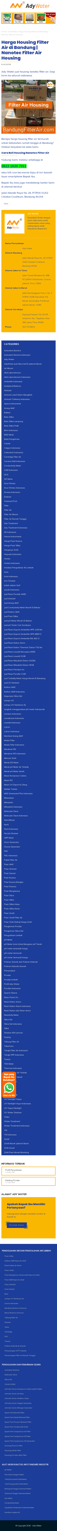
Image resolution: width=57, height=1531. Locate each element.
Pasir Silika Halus (12, 904)
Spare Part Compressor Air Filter (18, 1431)
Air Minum (8, 368)
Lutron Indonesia (11, 731)
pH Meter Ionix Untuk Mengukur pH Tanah (23, 944)
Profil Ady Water (11, 984)
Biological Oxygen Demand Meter (18, 1489)
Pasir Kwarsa (10, 886)
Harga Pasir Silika (12, 545)
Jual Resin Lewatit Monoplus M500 (19, 652)
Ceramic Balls (10, 1384)
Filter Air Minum (11, 514)
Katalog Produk (12, 1180)
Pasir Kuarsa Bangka (13, 882)
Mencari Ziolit (10, 758)
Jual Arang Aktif (11, 603)
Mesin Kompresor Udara (15, 776)
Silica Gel (8, 1019)
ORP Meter (9, 838)
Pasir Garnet (9, 873)
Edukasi (7, 497)
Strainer (8, 1322)
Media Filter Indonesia (14, 745)
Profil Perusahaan (13, 1170)
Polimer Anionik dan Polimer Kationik (21, 962)
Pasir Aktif (8, 864)
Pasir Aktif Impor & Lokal (14, 1280)
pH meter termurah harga (16, 957)
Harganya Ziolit (11, 550)
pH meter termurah (13, 953)
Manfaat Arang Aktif (13, 736)
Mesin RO (8, 780)
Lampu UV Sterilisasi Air (15, 705)
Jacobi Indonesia (11, 590)
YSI (5, 1130)
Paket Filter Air (10, 860)
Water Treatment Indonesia (16, 1125)
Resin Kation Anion (12, 1002)
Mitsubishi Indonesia (13, 807)
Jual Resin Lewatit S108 (14, 656)
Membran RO (10, 749)
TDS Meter (9, 1064)
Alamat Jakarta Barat (16, 288)
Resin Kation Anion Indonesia (17, 1006)
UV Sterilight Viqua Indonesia (17, 1103)
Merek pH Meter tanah (14, 771)
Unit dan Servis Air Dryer (14, 1394)
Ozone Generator (12, 846)
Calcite (7, 443)
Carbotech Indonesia (13, 452)
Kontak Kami (17, 1225)
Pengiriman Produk (13, 926)
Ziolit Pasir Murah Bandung (16, 1152)
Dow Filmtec (9, 483)
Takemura (8, 1046)
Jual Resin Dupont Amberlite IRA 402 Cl (21, 638)
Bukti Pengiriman (12, 439)
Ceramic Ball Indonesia (14, 461)
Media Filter (9, 740)
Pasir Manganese (12, 891)
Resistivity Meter (11, 1015)
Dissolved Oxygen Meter (14, 1474)
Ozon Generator (11, 842)
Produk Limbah (11, 979)
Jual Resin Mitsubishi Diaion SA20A (19, 660)
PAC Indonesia (10, 855)
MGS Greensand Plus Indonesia (18, 793)
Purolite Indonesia (12, 988)
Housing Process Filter (14, 1446)
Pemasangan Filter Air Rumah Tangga (20, 1355)
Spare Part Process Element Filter (18, 1422)
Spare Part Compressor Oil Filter (18, 1436)
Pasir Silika (9, 900)
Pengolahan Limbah (13, 935)
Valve (7, 1327)
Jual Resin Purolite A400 (15, 594)
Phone (8, 327)
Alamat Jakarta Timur (16, 270)
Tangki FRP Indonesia (14, 1055)
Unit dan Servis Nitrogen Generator (18, 1408)
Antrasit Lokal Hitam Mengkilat (18, 395)
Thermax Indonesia (13, 1068)
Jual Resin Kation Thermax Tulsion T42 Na (23, 647)
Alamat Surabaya (14, 309)
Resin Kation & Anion (13, 1265)
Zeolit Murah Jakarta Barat (16, 1143)
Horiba (7, 558)
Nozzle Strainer (11, 833)
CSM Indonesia (11, 470)
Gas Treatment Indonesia (15, 527)
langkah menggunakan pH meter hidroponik (24, 709)
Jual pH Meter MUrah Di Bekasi (18, 620)
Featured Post (10, 501)
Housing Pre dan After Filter (16, 1455)
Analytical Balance (12, 386)
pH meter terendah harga (16, 948)
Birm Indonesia (11, 430)
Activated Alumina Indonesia (17, 355)
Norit (6, 824)
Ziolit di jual (9, 1148)
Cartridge (8, 1332)
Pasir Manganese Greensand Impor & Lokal (22, 1275)
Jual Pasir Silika (11, 616)
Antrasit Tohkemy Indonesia (17, 399)
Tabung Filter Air (11, 1041)
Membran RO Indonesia (14, 753)
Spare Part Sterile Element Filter (17, 1417)
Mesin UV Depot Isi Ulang (15, 784)
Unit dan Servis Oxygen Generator (18, 1403)
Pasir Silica (9, 895)
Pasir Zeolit (9, 913)
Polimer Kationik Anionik (15, 966)
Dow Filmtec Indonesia (14, 488)
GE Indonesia (10, 532)
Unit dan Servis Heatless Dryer (17, 1398)
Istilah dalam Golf (12, 585)
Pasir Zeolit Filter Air (13, 917)
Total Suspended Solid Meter (16, 1484)
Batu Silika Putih (11, 426)
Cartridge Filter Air (12, 457)
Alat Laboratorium (12, 372)
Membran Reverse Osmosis (16, 1308)
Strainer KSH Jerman (13, 1032)
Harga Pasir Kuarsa (13, 541)
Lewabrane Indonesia (14, 718)
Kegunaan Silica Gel (13, 696)
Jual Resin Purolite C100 (15, 674)
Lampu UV (9, 700)
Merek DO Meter (11, 762)
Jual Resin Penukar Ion (14, 669)
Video (7, 1117)
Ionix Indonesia (11, 576)
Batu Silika (9, 417)
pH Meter (8, 939)
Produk (7, 975)
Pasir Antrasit (10, 869)
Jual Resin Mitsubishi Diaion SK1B (19, 665)
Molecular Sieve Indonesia (16, 815)
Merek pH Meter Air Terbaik (16, 767)
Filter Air (8, 510)
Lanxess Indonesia (12, 714)
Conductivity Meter (12, 465)
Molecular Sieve (11, 811)
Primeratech (9, 970)
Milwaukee (9, 798)
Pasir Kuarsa (10, 877)
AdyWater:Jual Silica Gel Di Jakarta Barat (23, 364)
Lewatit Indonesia (12, 722)
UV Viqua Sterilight (12, 1108)
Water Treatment (12, 1121)
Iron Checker (9, 581)
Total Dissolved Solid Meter (16, 1479)
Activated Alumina (12, 350)
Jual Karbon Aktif (11, 612)
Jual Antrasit (9, 598)
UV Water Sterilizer (13, 1112)
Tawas (7, 1059)
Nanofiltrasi (9, 820)
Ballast (7, 412)
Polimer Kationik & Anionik (15, 1346)
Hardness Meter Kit (12, 1512)
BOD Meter (9, 434)
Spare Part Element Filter (14, 1413)
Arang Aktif (9, 408)
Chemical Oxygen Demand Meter (18, 1493)
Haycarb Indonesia (12, 554)
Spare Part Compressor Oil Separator (20, 1441)
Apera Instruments (12, 403)
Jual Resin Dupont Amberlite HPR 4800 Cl (22, 634)
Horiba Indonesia (12, 563)
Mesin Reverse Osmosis (14, 1313)
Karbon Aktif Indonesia (14, 691)
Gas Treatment (11, 523)
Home (3, 32)
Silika (6, 1028)
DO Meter (8, 479)
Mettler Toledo (10, 789)
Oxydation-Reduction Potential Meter (19, 1508)
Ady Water (9, 359)
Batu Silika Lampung (13, 421)
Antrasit (7, 390)
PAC (6, 851)
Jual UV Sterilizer (11, 683)
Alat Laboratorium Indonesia (17, 377)
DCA (6, 474)
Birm (6, 1294)
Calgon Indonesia (12, 448)
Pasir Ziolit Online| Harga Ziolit (18, 922)
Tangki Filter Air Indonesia (16, 1050)
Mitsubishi (8, 802)
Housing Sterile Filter (13, 1450)
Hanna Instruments (12, 536)
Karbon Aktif (9, 687)
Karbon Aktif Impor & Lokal (15, 1261)
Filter (6, 505)
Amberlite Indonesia (13, 381)
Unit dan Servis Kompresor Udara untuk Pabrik (23, 1389)
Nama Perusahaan (14, 243)
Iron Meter (8, 1498)
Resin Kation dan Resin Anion (17, 1010)
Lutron (7, 727)
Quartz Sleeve (10, 993)
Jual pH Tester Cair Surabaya (17, 625)
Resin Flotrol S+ (11, 997)
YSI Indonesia (10, 1134)
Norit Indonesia (11, 829)
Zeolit (6, 1139)
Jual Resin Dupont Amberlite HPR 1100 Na (23, 629)
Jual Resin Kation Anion (14, 643)
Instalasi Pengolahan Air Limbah (18, 567)
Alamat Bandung (13, 253)
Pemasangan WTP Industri (15, 1351)
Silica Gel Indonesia (13, 1024)
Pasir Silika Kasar (12, 908)
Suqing (7, 1037)
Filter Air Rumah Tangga (15, 519)
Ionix (6, 572)
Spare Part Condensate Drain (16, 1427)
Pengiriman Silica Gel (13, 931)
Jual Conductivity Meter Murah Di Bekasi (22, 607)
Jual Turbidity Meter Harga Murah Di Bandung (24, 678)
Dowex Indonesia (12, 492)
